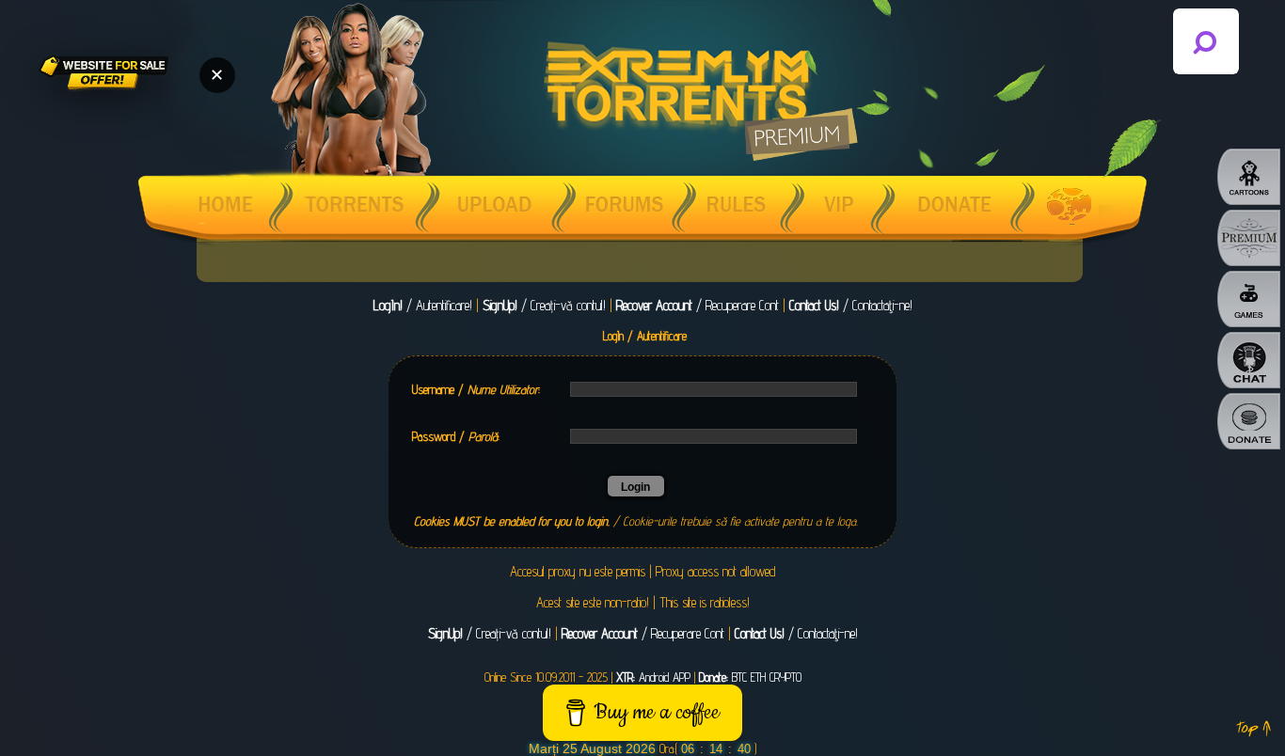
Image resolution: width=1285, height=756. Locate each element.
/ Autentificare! (422, 305)
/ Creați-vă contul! (544, 305)
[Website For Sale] (103, 75)
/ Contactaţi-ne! (850, 305)
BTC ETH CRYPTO (750, 677)
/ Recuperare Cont (697, 305)
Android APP (653, 677)
